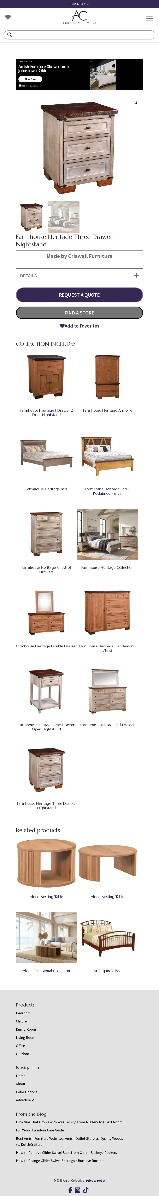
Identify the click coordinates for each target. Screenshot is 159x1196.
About (20, 1083)
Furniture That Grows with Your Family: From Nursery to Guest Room (69, 1122)
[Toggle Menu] (149, 18)
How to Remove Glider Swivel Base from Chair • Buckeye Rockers (66, 1152)
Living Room (25, 1037)
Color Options (26, 1092)
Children (22, 1021)
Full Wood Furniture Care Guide (40, 1130)
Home (20, 1075)
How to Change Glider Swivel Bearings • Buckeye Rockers (60, 1160)
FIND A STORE (79, 4)
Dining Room (26, 1029)
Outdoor (22, 1053)
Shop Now (30, 79)
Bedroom (23, 1013)
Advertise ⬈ (25, 1100)
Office (20, 1045)
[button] (135, 102)
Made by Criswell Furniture (79, 255)
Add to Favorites (82, 325)
